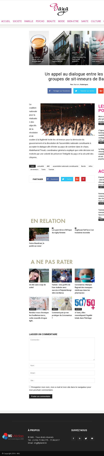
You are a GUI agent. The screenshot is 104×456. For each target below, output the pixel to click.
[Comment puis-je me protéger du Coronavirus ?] (62, 303)
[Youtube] (92, 438)
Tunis (43, 169)
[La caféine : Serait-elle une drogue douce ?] (39, 48)
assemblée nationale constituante (65, 166)
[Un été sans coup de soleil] (39, 275)
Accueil (5, 21)
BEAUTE (51, 21)
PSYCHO (40, 21)
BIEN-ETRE (73, 21)
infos (90, 166)
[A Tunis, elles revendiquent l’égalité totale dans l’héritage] (85, 303)
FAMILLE (28, 21)
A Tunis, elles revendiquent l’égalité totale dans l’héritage (83, 315)
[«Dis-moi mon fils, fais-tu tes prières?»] (79, 48)
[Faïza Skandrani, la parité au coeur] (39, 234)
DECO (53, 55)
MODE (61, 21)
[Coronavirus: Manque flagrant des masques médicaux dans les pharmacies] (85, 275)
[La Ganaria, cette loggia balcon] (59, 48)
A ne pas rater (52, 262)
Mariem (76, 84)
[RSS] (79, 438)
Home (55, 281)
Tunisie (51, 169)
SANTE (84, 21)
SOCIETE (17, 21)
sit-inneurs (34, 169)
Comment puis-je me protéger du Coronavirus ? (62, 315)
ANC (48, 166)
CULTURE (96, 21)
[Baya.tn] (59, 9)
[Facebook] (73, 438)
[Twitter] (86, 438)
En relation (48, 221)
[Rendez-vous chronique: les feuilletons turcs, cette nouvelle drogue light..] (39, 303)
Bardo (83, 166)
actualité (40, 166)
